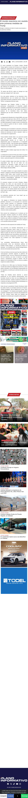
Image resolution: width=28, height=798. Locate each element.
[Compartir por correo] (9, 62)
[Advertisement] (14, 377)
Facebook (10, 796)
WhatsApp (24, 796)
